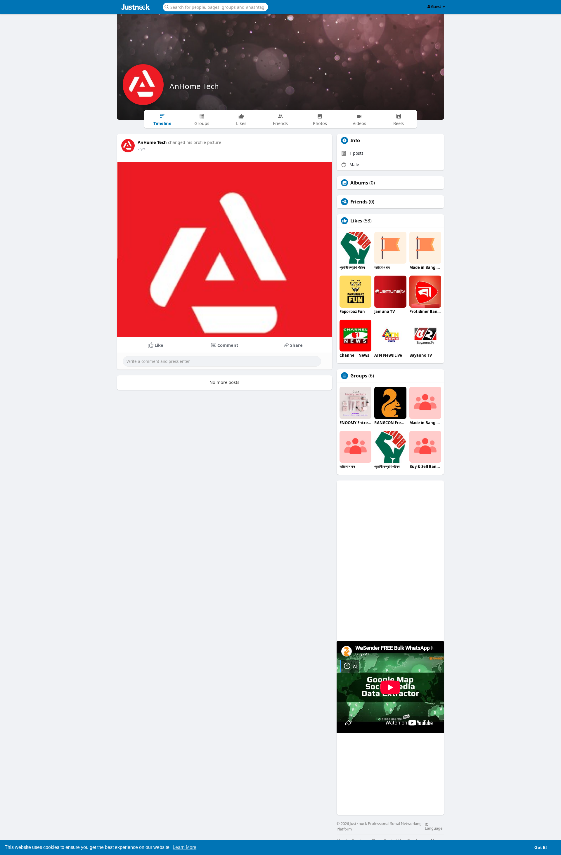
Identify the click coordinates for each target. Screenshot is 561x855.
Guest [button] (436, 6)
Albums (359, 182)
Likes (356, 220)
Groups (358, 375)
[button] (215, 6)
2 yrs (142, 149)
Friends (359, 201)
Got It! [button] (540, 847)
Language (433, 828)
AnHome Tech (194, 86)
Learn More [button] (184, 847)
